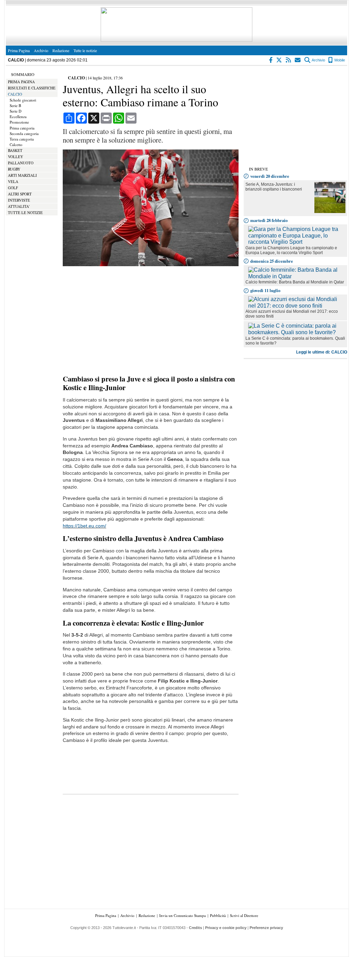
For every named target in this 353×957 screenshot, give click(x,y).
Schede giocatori (23, 100)
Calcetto (16, 144)
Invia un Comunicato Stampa (182, 915)
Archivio (41, 50)
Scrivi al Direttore (244, 915)
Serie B (15, 105)
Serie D (15, 111)
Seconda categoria (24, 133)
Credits (195, 928)
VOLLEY (15, 156)
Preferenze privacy (266, 928)
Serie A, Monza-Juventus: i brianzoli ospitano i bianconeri (273, 187)
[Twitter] (279, 60)
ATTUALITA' (19, 206)
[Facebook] (271, 60)
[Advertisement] (151, 321)
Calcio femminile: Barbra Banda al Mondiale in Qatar (294, 282)
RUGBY (14, 169)
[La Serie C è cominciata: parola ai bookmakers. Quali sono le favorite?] (296, 332)
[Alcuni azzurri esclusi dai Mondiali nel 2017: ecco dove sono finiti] (296, 306)
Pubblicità (218, 915)
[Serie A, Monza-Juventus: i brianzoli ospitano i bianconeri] (329, 211)
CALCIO (15, 94)
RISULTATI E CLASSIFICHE (32, 87)
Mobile (339, 60)
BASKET (15, 150)
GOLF (13, 187)
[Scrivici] (298, 60)
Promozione (19, 122)
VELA (13, 181)
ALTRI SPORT (20, 193)
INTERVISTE (19, 200)
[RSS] (289, 60)
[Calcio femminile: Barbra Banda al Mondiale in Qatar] (296, 276)
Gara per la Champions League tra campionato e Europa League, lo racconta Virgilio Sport (291, 250)
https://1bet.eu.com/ (84, 526)
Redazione (60, 50)
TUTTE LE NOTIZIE (25, 212)
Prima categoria (22, 127)
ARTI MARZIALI (22, 175)
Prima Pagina (19, 50)
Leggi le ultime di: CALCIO (321, 352)
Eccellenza (18, 116)
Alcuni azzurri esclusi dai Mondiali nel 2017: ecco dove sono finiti (291, 314)
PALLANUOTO (20, 162)
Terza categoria (22, 139)
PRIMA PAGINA (21, 81)
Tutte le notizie (85, 50)
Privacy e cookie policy (225, 928)
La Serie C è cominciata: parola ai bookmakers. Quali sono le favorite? (295, 341)
